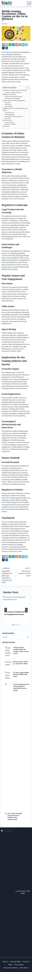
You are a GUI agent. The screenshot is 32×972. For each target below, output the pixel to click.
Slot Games (8, 103)
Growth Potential (9, 122)
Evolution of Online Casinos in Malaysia (15, 90)
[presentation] (16, 602)
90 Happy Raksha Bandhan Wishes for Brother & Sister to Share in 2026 (21, 651)
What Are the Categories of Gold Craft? (24, 572)
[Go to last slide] (5, 610)
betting (16, 227)
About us (6, 961)
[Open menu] (29, 3)
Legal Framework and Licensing (13, 96)
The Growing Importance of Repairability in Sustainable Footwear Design (21, 687)
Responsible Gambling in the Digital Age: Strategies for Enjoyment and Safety (7, 575)
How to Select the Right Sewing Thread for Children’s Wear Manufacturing (15, 817)
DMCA (10, 965)
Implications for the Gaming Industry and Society (15, 109)
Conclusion (6, 126)
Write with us (24, 968)
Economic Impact (9, 113)
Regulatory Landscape (9, 94)
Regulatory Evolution (10, 124)
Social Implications (10, 115)
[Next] (26, 610)
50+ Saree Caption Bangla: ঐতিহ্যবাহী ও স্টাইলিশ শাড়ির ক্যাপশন (21, 675)
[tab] (12, 624)
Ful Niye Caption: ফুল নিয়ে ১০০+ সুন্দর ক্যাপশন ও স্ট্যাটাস (20, 663)
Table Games (8, 104)
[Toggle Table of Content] (27, 87)
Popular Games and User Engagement (14, 101)
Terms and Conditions (10, 968)
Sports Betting (8, 106)
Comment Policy (15, 961)
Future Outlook (7, 120)
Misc (3, 21)
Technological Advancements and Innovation (14, 117)
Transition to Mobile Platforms (13, 92)
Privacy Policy (19, 965)
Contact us (25, 961)
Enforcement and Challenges (12, 98)
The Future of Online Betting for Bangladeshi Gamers (15, 613)
